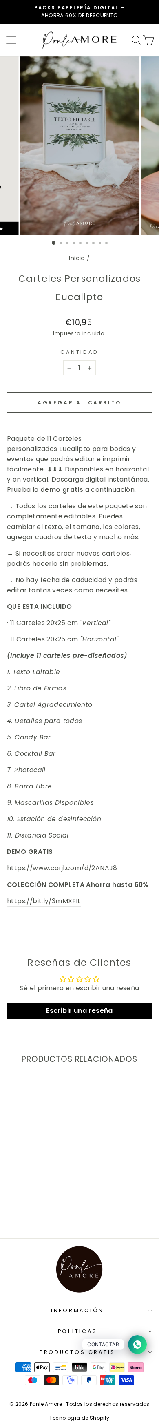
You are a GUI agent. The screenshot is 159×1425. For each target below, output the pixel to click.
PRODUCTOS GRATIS (77, 1352)
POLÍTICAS (77, 1331)
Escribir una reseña (79, 1010)
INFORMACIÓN (77, 1310)
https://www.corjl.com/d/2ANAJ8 (62, 868)
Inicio (77, 258)
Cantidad (79, 351)
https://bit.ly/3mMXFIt (44, 901)
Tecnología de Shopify (79, 1417)
